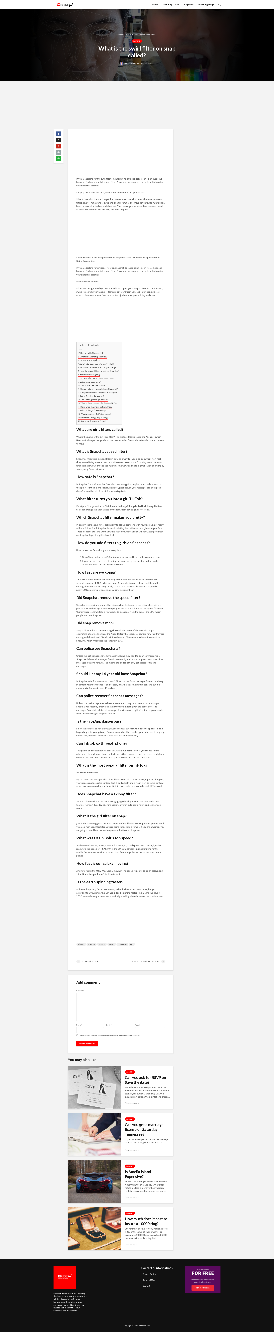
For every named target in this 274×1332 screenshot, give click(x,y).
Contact (146, 1286)
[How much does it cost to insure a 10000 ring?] (94, 1228)
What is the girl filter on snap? (93, 410)
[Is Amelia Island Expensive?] (94, 1181)
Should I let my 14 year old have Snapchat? (99, 389)
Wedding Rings (206, 4)
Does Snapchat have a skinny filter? (96, 407)
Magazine (189, 4)
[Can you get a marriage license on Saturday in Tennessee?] (94, 1134)
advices (81, 944)
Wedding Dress (171, 4)
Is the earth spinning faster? (93, 421)
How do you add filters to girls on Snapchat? (99, 371)
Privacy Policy (149, 1274)
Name (79, 1025)
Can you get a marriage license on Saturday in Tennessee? (144, 1129)
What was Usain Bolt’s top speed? (96, 414)
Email (108, 1025)
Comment (80, 990)
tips (131, 944)
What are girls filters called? (91, 353)
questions (122, 944)
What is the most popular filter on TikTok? (99, 403)
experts (102, 944)
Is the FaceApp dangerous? (92, 396)
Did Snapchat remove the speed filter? (97, 378)
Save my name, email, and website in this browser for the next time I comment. (110, 1035)
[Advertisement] (137, 105)
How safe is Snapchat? (90, 360)
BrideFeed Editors (131, 63)
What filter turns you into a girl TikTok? (97, 364)
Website (138, 1025)
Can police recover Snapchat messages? (98, 392)
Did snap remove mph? (90, 382)
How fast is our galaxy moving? (94, 417)
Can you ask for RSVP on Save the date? (145, 1080)
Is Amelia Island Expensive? (138, 1174)
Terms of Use (149, 1280)
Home (155, 4)
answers (91, 944)
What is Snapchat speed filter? (93, 356)
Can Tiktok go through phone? (94, 399)
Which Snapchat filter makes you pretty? (98, 367)
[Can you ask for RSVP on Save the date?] (94, 1087)
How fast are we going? (90, 374)
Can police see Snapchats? (93, 385)
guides (111, 944)
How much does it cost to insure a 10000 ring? (146, 1221)
